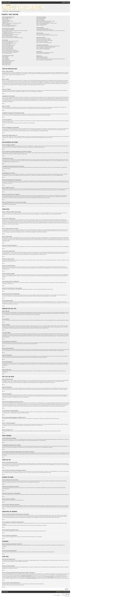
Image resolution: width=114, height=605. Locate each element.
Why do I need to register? (7, 18)
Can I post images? (6, 59)
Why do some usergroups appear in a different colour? (46, 23)
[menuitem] (4, 2)
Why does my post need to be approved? (10, 52)
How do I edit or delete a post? (7, 42)
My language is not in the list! (7, 33)
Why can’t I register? (6, 20)
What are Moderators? (40, 19)
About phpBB (18, 561)
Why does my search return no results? (43, 39)
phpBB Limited (35, 560)
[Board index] (23, 7)
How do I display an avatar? (7, 35)
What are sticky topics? (6, 62)
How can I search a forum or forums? (43, 38)
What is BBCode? (5, 56)
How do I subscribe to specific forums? (43, 48)
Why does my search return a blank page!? (44, 40)
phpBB (57, 175)
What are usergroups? (40, 20)
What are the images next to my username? (10, 34)
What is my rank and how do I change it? (10, 36)
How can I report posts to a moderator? (9, 50)
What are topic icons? (6, 64)
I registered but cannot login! (7, 21)
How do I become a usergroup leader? (43, 22)
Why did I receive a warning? (7, 49)
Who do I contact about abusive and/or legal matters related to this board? (50, 58)
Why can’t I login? (5, 22)
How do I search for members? (42, 41)
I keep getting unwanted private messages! (44, 29)
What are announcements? (7, 61)
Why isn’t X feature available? (41, 57)
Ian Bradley (67, 594)
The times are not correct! (7, 31)
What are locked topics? (6, 63)
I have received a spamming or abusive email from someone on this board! (50, 30)
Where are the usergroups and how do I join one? (45, 21)
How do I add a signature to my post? (9, 43)
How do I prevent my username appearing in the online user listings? (15, 30)
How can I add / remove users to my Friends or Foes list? (47, 35)
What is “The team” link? (40, 25)
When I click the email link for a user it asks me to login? (12, 37)
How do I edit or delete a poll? (7, 46)
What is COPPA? (5, 19)
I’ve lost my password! (6, 24)
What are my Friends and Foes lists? (43, 34)
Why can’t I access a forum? (7, 47)
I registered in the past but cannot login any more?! (11, 23)
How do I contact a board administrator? (44, 59)
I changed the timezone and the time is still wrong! (11, 32)
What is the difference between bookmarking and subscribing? (48, 46)
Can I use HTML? (5, 57)
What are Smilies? (5, 58)
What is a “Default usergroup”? (42, 24)
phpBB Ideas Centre (55, 567)
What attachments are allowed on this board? (45, 52)
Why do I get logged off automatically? (9, 25)
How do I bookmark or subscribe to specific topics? (45, 47)
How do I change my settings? (8, 29)
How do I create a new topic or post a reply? (10, 41)
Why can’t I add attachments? (8, 48)
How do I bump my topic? (7, 53)
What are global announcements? (8, 60)
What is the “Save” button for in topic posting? (10, 51)
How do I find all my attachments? (42, 53)
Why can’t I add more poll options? (8, 45)
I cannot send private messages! (42, 28)
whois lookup (17, 574)
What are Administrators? (41, 18)
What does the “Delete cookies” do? (8, 26)
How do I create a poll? (6, 44)
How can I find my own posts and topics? (44, 42)
